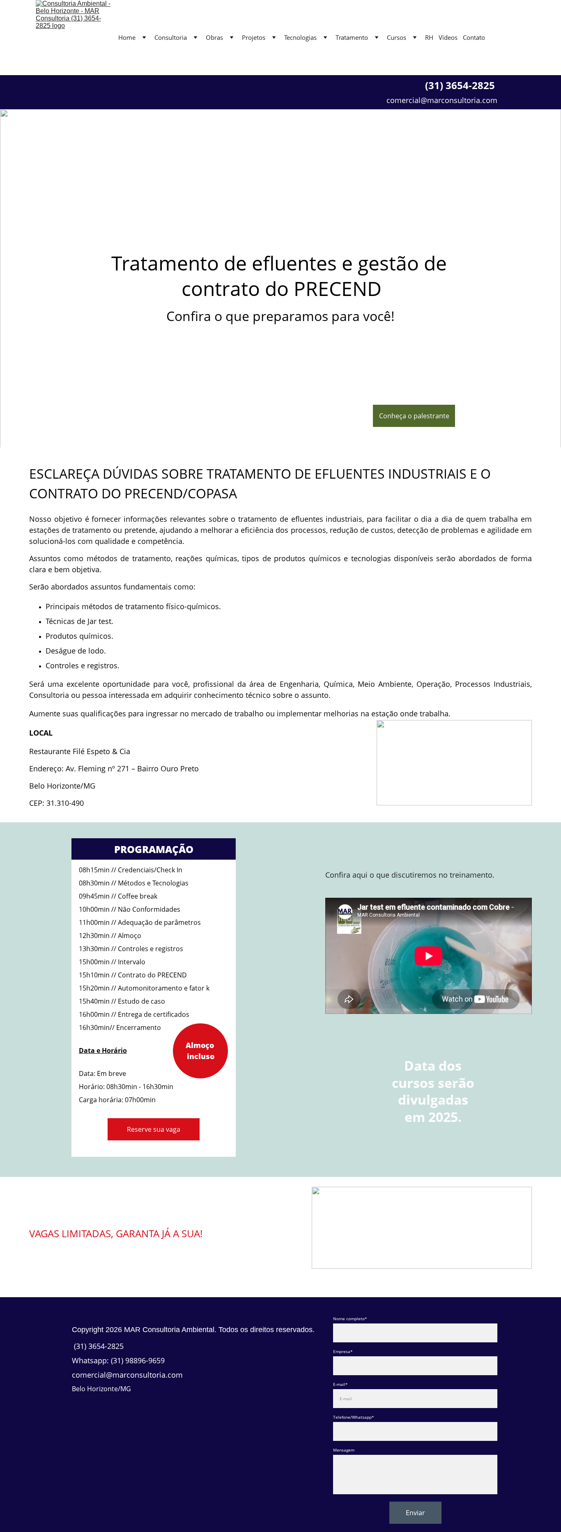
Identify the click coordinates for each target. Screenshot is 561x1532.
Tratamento (352, 37)
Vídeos (448, 37)
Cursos (396, 37)
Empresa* (343, 1351)
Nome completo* (350, 1318)
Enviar (415, 1512)
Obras (214, 37)
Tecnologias (300, 37)
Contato (474, 37)
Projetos (253, 37)
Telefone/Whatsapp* (353, 1417)
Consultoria (170, 37)
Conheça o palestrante (414, 415)
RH (429, 37)
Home (127, 37)
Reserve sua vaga (153, 1129)
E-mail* (340, 1384)
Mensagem (343, 1450)
